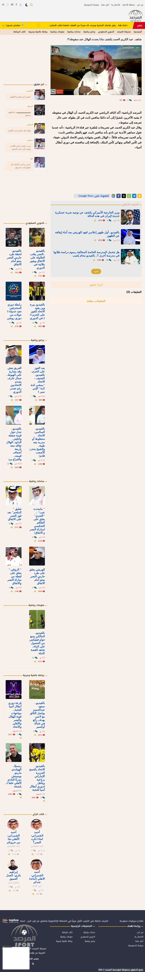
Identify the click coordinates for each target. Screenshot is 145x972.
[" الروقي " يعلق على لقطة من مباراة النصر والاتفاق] (14, 556)
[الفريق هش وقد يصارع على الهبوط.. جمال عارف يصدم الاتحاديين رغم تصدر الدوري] (14, 354)
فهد (31, 158)
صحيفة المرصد (124, 32)
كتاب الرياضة (19, 32)
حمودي (30, 140)
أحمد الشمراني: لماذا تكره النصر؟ (37, 837)
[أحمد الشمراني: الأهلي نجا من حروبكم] (13, 824)
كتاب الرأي (38, 814)
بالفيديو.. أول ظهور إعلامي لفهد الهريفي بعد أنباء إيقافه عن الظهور (87, 234)
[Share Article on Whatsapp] (129, 196)
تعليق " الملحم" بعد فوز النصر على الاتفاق (14, 514)
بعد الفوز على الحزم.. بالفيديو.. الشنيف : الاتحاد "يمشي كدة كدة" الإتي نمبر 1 (38, 379)
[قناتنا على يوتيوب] (12, 4)
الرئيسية (138, 32)
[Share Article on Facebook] (118, 196)
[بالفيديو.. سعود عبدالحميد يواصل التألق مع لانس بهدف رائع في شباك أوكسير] (37, 689)
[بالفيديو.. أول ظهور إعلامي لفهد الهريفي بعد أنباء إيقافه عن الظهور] (130, 236)
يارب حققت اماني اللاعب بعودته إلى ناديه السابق (20, 147)
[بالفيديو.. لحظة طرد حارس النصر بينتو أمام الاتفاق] (14, 237)
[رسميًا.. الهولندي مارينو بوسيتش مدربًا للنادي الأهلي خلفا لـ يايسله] (14, 752)
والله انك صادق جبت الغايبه (19, 130)
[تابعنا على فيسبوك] (16, 4)
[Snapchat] (139, 196)
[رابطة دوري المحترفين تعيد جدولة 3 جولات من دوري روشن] (14, 291)
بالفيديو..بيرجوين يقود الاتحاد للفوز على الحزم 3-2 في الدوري (37, 311)
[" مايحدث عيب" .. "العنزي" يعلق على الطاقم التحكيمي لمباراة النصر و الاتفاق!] (37, 495)
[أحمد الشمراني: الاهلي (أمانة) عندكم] (36, 864)
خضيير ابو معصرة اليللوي (20, 97)
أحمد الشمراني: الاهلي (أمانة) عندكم (37, 877)
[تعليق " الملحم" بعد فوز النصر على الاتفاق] (14, 495)
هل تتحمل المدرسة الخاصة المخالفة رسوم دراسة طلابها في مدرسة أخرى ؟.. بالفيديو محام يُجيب (87, 254)
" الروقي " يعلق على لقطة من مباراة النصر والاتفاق (14, 576)
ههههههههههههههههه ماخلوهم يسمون (19, 113)
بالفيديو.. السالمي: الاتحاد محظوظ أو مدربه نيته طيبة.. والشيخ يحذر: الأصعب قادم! (37, 442)
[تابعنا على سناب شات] (7, 4)
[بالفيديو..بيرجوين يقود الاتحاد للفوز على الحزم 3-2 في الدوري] (37, 291)
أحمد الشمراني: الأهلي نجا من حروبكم (13, 837)
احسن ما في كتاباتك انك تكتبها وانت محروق (21, 166)
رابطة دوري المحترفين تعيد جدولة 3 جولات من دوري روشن (14, 311)
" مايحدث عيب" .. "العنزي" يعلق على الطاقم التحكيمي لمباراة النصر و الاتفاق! (37, 520)
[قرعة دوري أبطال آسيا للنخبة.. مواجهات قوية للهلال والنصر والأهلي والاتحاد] (14, 689)
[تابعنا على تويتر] (20, 5)
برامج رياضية (89, 32)
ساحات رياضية (74, 32)
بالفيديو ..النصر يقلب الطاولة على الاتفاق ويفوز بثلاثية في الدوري (37, 259)
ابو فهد (30, 106)
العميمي (29, 91)
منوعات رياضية (36, 605)
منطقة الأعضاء (128, 5)
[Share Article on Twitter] (124, 196)
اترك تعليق (96, 284)
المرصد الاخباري (130, 204)
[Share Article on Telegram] (134, 196)
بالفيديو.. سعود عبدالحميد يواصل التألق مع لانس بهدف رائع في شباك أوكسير (37, 714)
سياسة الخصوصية (91, 5)
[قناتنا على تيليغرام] (3, 4)
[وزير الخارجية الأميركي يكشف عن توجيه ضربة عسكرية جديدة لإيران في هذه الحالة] (130, 217)
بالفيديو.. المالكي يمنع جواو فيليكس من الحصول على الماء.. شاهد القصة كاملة (37, 643)
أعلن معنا (105, 5)
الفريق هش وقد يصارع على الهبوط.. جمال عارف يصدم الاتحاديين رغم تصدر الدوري (14, 379)
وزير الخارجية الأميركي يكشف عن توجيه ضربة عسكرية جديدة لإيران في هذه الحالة (87, 214)
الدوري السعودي (106, 32)
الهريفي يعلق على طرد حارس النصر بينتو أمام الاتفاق (37, 576)
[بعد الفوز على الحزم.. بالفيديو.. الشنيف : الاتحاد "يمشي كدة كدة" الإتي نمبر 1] (37, 354)
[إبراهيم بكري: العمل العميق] (13, 864)
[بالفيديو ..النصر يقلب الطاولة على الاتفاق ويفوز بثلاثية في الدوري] (37, 237)
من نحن (140, 5)
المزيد (96, 271)
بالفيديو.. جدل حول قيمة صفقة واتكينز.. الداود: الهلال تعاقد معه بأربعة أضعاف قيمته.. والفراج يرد (14, 444)
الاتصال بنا (115, 5)
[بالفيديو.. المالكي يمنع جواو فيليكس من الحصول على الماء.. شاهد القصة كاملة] (37, 619)
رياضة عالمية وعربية (37, 32)
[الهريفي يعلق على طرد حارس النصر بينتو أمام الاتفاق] (37, 556)
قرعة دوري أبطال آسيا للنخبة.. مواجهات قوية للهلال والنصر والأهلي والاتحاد (15, 714)
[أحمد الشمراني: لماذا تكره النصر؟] (36, 824)
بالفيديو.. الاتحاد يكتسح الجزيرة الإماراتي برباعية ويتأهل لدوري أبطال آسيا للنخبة (37, 777)
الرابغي (30, 124)
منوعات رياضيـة (57, 32)
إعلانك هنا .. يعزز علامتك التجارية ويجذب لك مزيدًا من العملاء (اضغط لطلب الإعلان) (105, 25)
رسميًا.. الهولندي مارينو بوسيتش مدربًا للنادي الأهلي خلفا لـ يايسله (14, 776)
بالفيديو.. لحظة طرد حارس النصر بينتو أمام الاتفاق (14, 257)
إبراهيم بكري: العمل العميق (13, 875)
